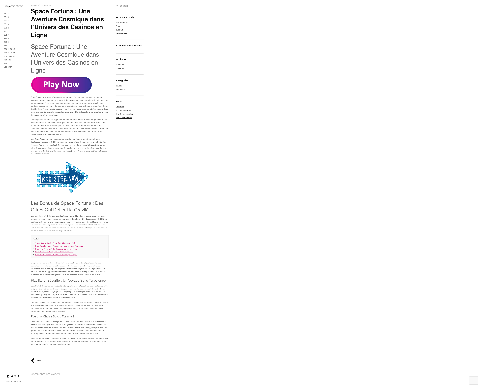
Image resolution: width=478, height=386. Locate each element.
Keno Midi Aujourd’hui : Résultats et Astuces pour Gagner (56, 255)
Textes (7, 60)
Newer (38, 361)
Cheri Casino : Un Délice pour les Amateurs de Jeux (54, 252)
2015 (6, 17)
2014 (6, 21)
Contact (8, 67)
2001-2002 (9, 56)
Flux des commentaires (124, 114)
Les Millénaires (121, 33)
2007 (6, 46)
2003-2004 (9, 53)
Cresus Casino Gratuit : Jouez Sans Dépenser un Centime (56, 243)
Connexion (120, 106)
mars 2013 (120, 68)
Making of (119, 29)
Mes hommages (122, 22)
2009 (6, 39)
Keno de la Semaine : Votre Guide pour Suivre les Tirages (56, 249)
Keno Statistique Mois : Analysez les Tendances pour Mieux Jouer (59, 246)
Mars (118, 26)
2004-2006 (9, 49)
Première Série (121, 89)
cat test (119, 85)
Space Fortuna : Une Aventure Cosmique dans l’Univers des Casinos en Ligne (67, 22)
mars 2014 (120, 64)
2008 (6, 42)
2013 (6, 24)
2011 (6, 31)
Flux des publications (123, 110)
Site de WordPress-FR (124, 117)
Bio (5, 63)
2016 (6, 14)
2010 (6, 35)
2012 (6, 28)
